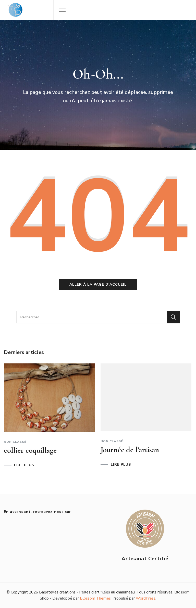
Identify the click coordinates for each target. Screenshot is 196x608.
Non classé (15, 442)
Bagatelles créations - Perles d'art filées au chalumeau (87, 592)
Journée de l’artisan (130, 449)
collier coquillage (30, 450)
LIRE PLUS (24, 465)
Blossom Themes (95, 598)
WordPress (145, 598)
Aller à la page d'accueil (98, 284)
